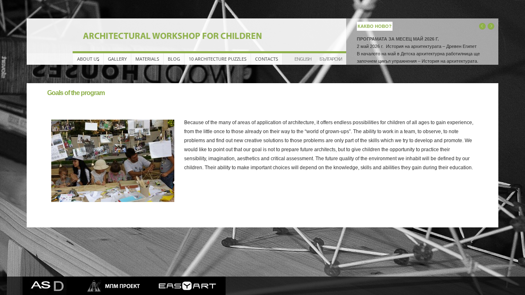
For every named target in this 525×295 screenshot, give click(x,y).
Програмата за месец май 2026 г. (398, 38)
